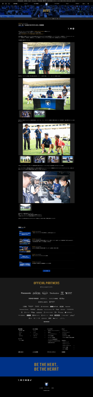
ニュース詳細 (21, 340)
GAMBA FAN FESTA (51, 342)
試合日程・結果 (21, 330)
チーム (34, 330)
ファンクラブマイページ (52, 334)
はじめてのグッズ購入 (66, 335)
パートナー (35, 337)
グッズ (67, 3)
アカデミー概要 (65, 347)
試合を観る (15, 3)
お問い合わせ (20, 352)
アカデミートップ (65, 342)
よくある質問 (35, 352)
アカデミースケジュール (66, 345)
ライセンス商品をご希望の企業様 (68, 337)
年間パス (49, 332)
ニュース (25, 3)
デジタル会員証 (50, 335)
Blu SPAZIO (64, 334)
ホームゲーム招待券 (51, 337)
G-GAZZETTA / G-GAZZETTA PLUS (54, 340)
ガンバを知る (36, 3)
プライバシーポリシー (51, 352)
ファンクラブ (56, 3)
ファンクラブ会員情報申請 (52, 339)
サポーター (35, 335)
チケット (20, 332)
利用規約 (63, 352)
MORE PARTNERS (46, 321)
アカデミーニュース (65, 343)
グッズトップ (64, 330)
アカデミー (77, 3)
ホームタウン (35, 334)
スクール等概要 (65, 349)
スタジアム (21, 335)
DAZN (20, 334)
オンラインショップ (65, 332)
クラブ (34, 332)
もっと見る (46, 270)
